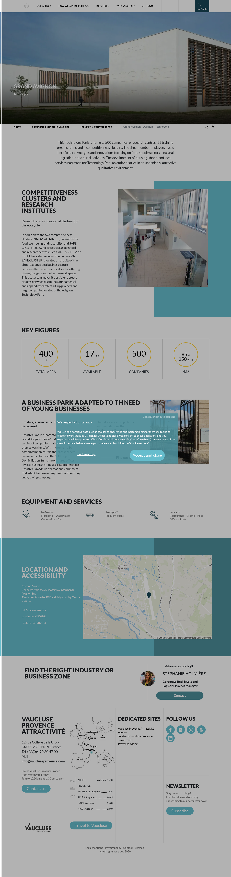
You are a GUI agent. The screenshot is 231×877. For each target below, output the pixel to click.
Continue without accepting (159, 416)
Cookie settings (86, 454)
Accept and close (147, 455)
